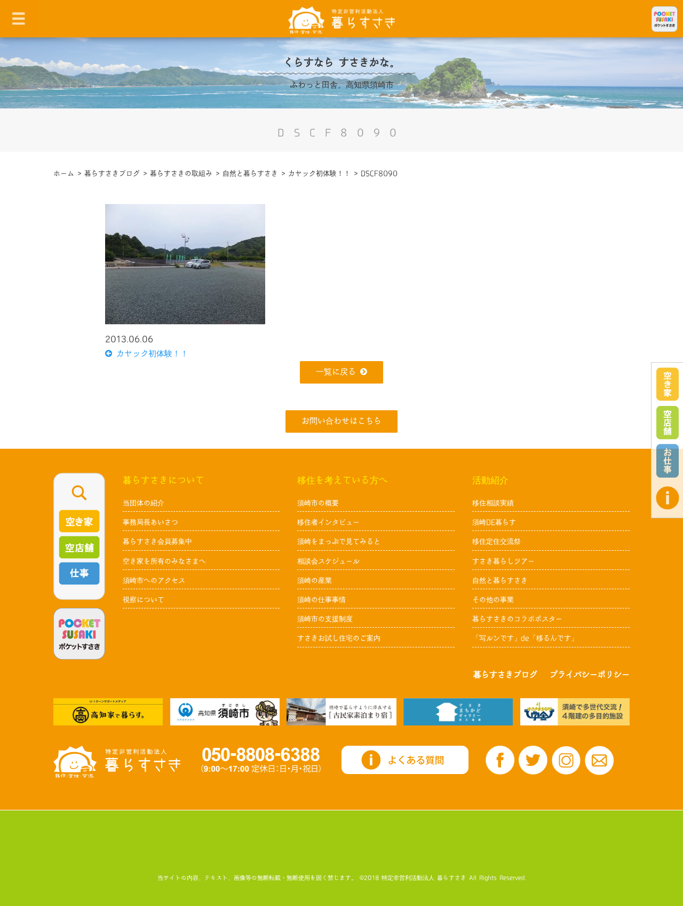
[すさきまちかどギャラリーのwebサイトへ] (458, 711)
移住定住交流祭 (496, 541)
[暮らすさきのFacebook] (500, 760)
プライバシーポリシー (590, 675)
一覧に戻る (336, 372)
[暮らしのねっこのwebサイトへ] (341, 711)
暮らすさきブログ (505, 675)
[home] (341, 19)
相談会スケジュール (328, 561)
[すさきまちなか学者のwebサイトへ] (575, 711)
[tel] (260, 760)
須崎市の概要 (318, 503)
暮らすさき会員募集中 (157, 541)
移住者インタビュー (328, 522)
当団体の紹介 (143, 503)
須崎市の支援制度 (325, 619)
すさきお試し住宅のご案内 (338, 638)
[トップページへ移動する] (116, 762)
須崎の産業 (314, 580)
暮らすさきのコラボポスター (517, 619)
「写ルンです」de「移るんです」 (525, 638)
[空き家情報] (667, 384)
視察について (143, 600)
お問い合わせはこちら (341, 421)
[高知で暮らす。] (108, 711)
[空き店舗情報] (667, 422)
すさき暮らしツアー (503, 561)
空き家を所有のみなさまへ (164, 561)
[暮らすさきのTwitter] (533, 760)
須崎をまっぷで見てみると (338, 541)
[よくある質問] (667, 498)
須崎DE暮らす (494, 522)
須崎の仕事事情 (321, 600)
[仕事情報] (667, 460)
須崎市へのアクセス (154, 580)
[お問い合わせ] (599, 760)
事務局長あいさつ (150, 522)
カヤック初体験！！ (150, 353)
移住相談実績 (493, 503)
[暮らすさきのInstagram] (566, 760)
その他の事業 (493, 600)
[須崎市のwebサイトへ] (225, 711)
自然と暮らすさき (500, 580)
